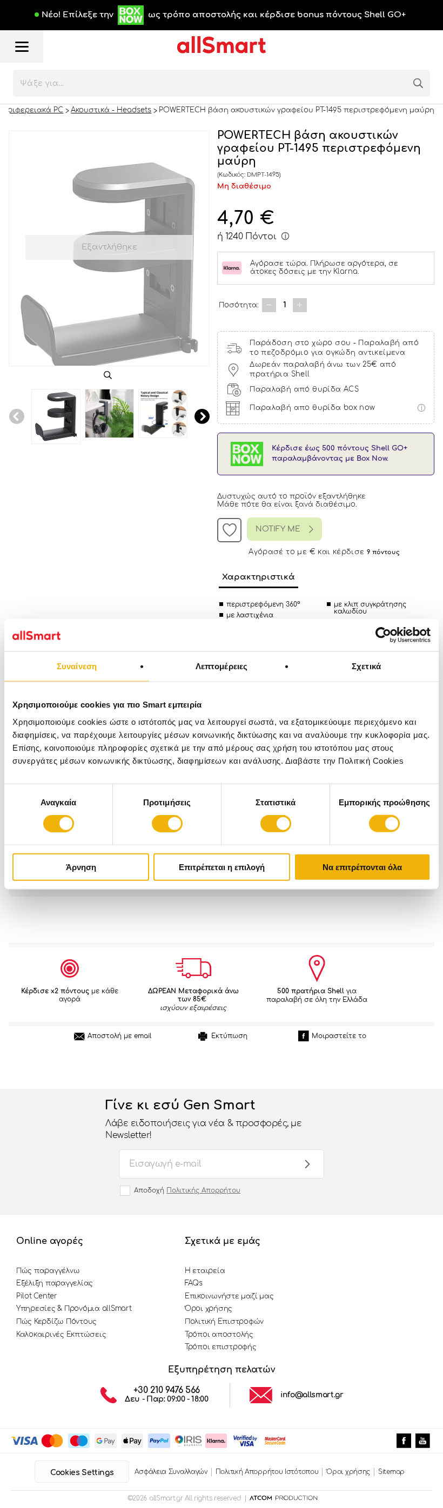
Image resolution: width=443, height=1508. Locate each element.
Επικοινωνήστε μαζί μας (229, 1296)
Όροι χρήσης (208, 1308)
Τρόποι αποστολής (219, 1334)
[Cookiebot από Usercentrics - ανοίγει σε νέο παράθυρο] (383, 635)
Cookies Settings (81, 1473)
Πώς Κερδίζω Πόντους (56, 1321)
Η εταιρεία (205, 1271)
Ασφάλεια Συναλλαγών (171, 1472)
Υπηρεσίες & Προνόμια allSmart (73, 1308)
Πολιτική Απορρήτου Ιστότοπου (267, 1472)
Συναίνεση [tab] (77, 666)
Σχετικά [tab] (366, 666)
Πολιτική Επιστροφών (224, 1321)
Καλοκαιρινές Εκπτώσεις (61, 1334)
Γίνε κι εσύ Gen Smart (203, 1119)
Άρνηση (81, 866)
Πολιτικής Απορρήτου (203, 1190)
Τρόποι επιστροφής (221, 1347)
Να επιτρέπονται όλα (362, 866)
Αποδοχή (187, 1190)
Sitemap (391, 1472)
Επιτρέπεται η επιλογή (222, 866)
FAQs (194, 1283)
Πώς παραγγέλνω (47, 1271)
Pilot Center (36, 1296)
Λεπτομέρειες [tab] (221, 666)
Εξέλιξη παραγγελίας (54, 1283)
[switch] (167, 823)
